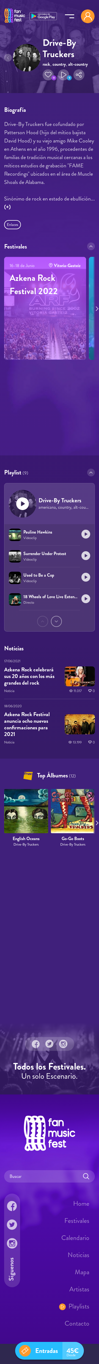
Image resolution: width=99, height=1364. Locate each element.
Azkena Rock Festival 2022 (34, 284)
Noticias (78, 1255)
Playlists (78, 1306)
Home (81, 1203)
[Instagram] (63, 1044)
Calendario (75, 1237)
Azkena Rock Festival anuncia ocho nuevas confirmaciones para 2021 (27, 724)
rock (46, 64)
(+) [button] (7, 207)
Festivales (76, 1220)
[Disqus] (49, 938)
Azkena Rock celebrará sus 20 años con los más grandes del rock (29, 676)
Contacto (77, 1323)
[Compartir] (78, 74)
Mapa (82, 1272)
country (59, 64)
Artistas (79, 1289)
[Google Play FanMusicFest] (43, 15)
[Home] (14, 23)
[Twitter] (49, 1044)
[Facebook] (36, 1044)
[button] (48, 74)
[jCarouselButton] (96, 307)
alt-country (78, 64)
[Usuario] (88, 16)
